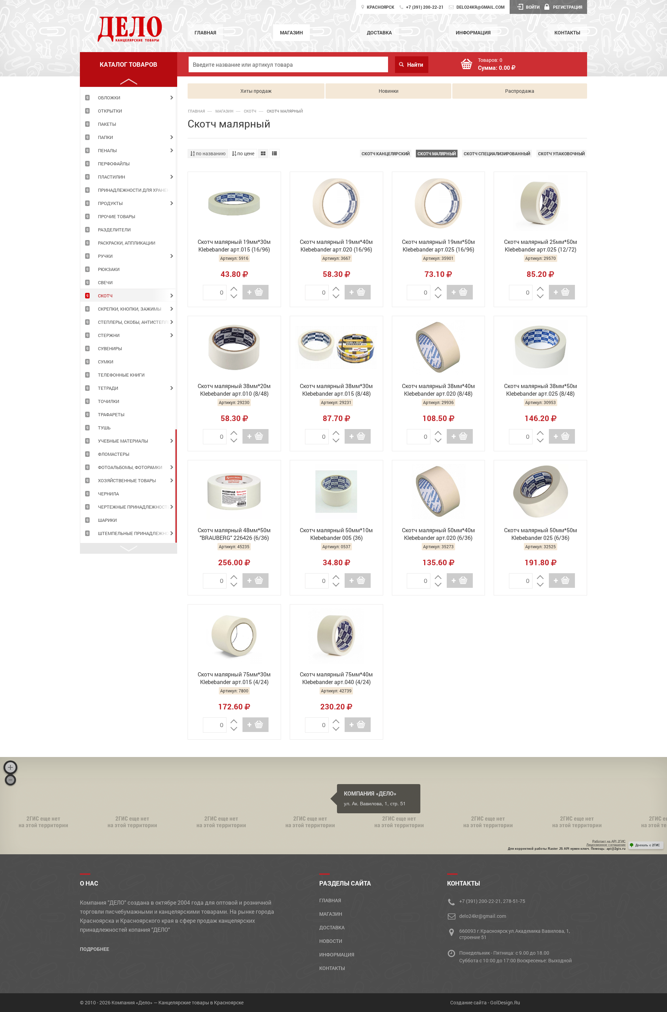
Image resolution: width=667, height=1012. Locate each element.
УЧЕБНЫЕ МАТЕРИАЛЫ (123, 441)
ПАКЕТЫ (107, 124)
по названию (210, 153)
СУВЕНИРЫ (110, 348)
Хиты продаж (256, 91)
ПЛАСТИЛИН (111, 177)
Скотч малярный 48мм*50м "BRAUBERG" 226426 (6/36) (234, 533)
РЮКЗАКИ (109, 269)
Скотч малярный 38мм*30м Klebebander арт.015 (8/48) (336, 389)
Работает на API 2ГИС (609, 841)
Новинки (388, 91)
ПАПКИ (105, 137)
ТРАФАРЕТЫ (111, 414)
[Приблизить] (10, 767)
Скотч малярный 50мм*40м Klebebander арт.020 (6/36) (438, 533)
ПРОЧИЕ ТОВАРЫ (116, 216)
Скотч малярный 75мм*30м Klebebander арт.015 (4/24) (234, 677)
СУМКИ (105, 362)
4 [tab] (176, 486)
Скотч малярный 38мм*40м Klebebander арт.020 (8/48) (438, 389)
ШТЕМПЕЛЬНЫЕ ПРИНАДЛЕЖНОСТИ (137, 533)
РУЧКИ (105, 256)
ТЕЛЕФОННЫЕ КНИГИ (121, 375)
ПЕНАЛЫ (107, 150)
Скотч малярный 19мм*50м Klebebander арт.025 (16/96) (438, 245)
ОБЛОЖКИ (109, 97)
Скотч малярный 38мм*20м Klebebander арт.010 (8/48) (234, 389)
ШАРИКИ (107, 520)
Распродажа (519, 91)
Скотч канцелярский (386, 153)
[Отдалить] (10, 779)
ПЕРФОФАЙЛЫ (114, 164)
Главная (205, 32)
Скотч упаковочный (561, 153)
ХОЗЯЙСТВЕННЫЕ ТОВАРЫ (127, 480)
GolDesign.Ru (505, 1002)
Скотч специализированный (497, 153)
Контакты (567, 32)
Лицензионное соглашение (606, 845)
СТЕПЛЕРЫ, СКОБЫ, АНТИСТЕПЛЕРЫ (137, 322)
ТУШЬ (104, 428)
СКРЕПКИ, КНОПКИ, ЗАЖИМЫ (129, 309)
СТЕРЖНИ (109, 335)
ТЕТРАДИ (108, 388)
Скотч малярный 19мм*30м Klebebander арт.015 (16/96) (234, 245)
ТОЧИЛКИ (108, 401)
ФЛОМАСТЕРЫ (113, 454)
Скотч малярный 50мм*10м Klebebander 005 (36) (336, 533)
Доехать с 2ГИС (647, 845)
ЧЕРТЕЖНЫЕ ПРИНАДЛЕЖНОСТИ (134, 507)
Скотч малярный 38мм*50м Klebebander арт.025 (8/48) (540, 389)
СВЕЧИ (105, 282)
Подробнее (94, 949)
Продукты (110, 203)
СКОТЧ (105, 296)
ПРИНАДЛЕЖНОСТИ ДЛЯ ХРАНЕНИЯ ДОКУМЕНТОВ (137, 190)
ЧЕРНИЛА (108, 494)
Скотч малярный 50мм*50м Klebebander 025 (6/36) (540, 533)
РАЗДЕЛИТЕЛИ (114, 230)
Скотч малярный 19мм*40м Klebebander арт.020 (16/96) (336, 245)
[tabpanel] (128, 97)
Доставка (379, 32)
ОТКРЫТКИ (110, 111)
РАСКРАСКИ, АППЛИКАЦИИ (126, 243)
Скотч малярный (437, 153)
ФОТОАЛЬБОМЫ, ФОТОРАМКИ (130, 467)
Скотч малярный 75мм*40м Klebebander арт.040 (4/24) (336, 677)
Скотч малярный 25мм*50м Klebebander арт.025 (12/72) (540, 245)
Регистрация (567, 7)
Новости (330, 941)
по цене (245, 153)
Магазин (291, 32)
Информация (473, 32)
